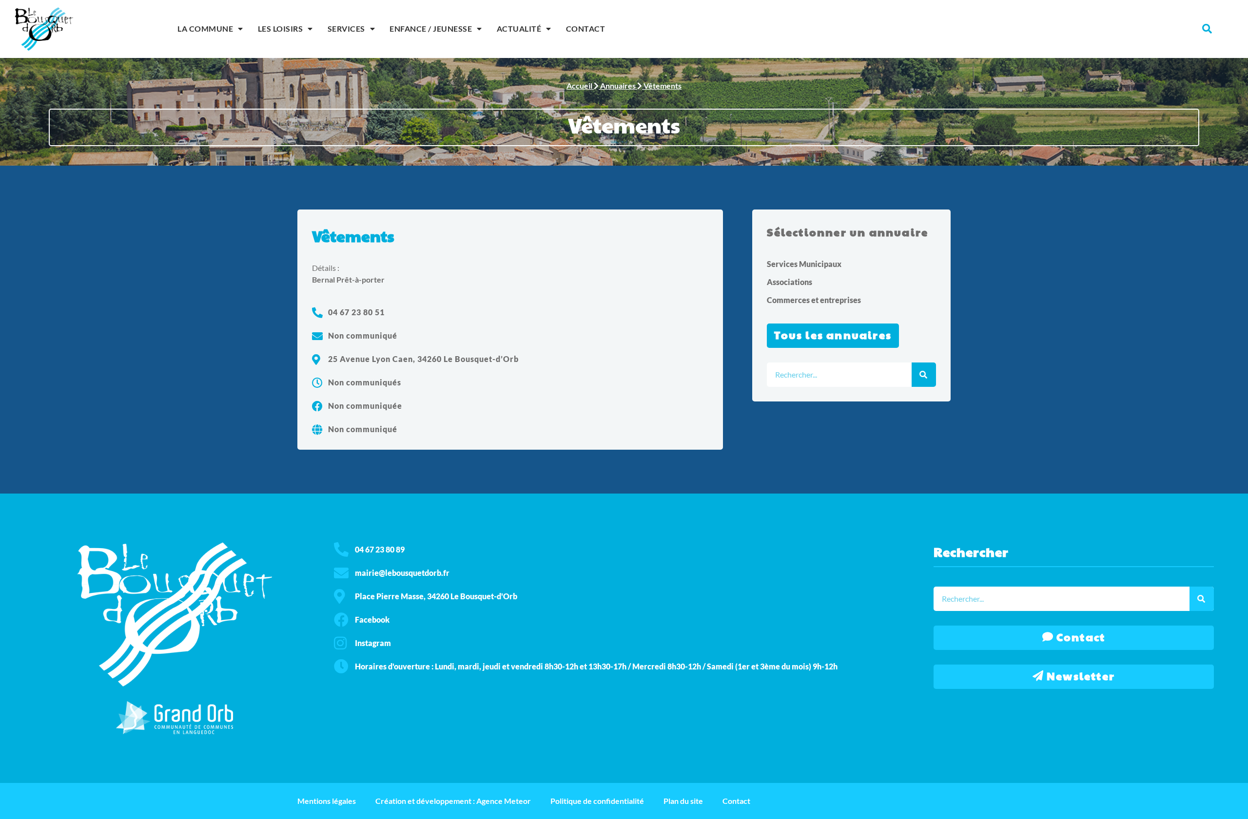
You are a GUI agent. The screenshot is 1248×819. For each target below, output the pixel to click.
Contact (585, 28)
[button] (1207, 28)
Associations (789, 281)
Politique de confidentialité (597, 800)
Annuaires (618, 85)
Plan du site (683, 800)
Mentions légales (326, 800)
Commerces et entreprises (814, 300)
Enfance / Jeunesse (431, 28)
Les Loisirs (280, 28)
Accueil (579, 85)
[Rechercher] (924, 374)
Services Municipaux (804, 263)
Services (346, 28)
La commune (205, 28)
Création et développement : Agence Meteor (453, 800)
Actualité (519, 28)
